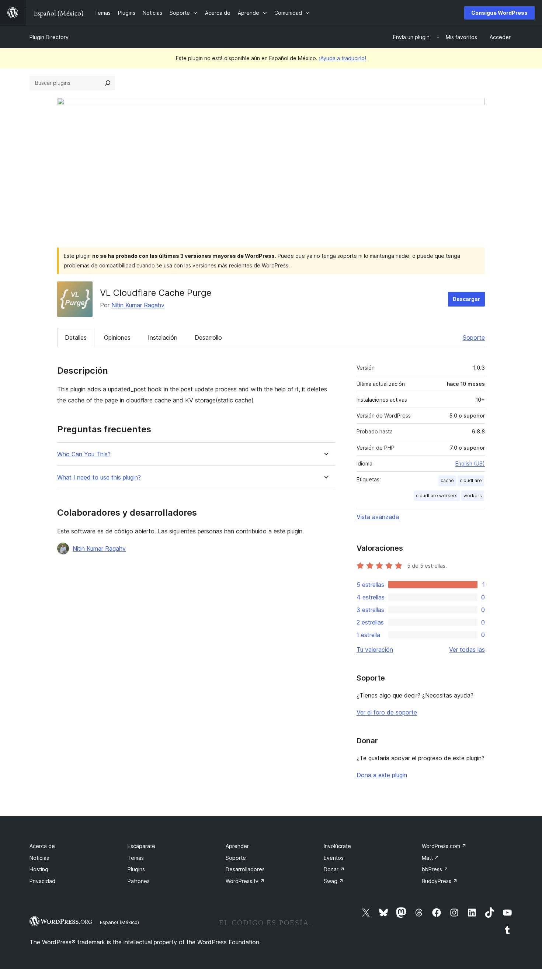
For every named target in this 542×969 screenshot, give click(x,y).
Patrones (139, 881)
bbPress (435, 869)
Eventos (334, 858)
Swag (334, 881)
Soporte (474, 337)
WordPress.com (444, 846)
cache (447, 480)
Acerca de (42, 846)
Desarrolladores (245, 869)
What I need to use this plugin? (99, 477)
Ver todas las (467, 649)
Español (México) (119, 922)
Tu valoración (375, 649)
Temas (136, 858)
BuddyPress (440, 881)
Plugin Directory (49, 37)
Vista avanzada (378, 516)
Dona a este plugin (382, 775)
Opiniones (117, 337)
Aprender (237, 846)
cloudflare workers (437, 495)
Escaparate (141, 846)
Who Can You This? (84, 454)
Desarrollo (208, 337)
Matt (430, 858)
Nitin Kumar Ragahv (137, 305)
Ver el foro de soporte (387, 712)
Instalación (162, 337)
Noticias (39, 858)
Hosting (38, 869)
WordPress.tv (245, 881)
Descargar (466, 299)
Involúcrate (337, 846)
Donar (334, 869)
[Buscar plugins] (107, 83)
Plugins (136, 869)
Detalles (76, 337)
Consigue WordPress (499, 13)
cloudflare (471, 480)
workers (472, 495)
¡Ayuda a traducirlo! (342, 58)
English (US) (470, 463)
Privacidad (42, 881)
